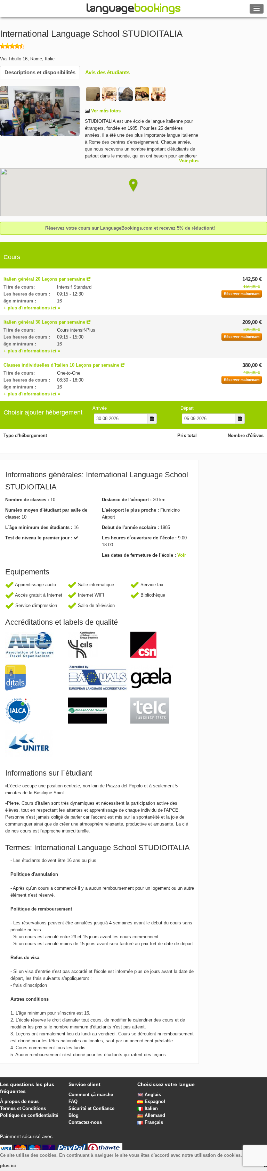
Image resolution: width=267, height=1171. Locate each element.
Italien (151, 1108)
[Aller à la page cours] (89, 279)
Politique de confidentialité (29, 1115)
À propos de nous (19, 1101)
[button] (133, 185)
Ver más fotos (105, 110)
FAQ (73, 1101)
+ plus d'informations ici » (31, 307)
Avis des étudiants (107, 72)
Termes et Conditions (23, 1108)
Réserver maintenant (241, 294)
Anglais (153, 1094)
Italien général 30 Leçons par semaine (44, 322)
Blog (73, 1115)
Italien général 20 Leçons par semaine (44, 279)
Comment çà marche (90, 1094)
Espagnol (155, 1101)
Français (154, 1122)
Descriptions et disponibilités (40, 72)
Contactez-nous (85, 1122)
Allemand (155, 1115)
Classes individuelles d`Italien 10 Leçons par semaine (61, 365)
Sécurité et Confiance (91, 1108)
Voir (181, 555)
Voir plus (189, 160)
